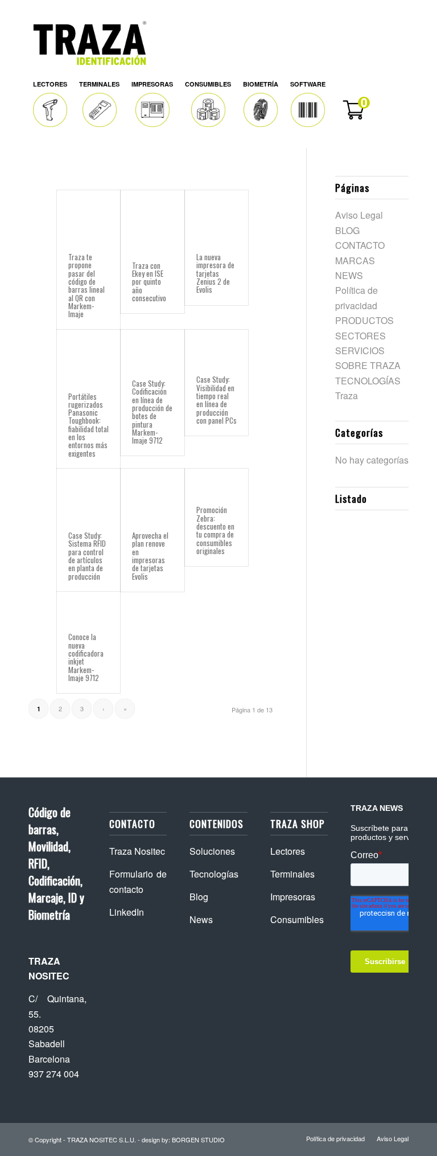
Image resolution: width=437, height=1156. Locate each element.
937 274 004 (53, 1073)
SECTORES (360, 335)
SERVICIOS (360, 350)
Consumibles (297, 919)
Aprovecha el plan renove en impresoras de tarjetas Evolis (150, 555)
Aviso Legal (359, 215)
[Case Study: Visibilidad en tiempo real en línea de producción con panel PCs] (216, 347)
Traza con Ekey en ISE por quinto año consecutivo (149, 282)
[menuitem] (50, 104)
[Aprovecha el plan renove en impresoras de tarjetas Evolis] (152, 494)
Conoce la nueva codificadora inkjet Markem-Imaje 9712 (86, 657)
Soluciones (212, 851)
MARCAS (355, 260)
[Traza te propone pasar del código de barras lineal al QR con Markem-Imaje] (88, 215)
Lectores (287, 851)
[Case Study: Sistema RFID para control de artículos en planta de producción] (88, 494)
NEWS (349, 275)
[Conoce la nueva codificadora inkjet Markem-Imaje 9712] (88, 606)
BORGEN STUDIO (198, 1139)
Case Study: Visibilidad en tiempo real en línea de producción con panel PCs (216, 399)
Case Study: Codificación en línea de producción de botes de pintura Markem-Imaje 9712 (152, 412)
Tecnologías (213, 873)
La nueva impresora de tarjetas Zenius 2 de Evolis (215, 273)
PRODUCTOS (364, 320)
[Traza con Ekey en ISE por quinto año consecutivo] (152, 220)
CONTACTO (360, 245)
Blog (198, 896)
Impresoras (292, 896)
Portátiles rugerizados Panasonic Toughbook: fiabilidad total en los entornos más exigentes (88, 425)
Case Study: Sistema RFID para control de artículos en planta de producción (87, 555)
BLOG (347, 230)
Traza (346, 395)
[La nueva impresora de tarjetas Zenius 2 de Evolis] (216, 215)
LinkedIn (126, 912)
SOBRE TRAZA (368, 365)
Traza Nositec (137, 851)
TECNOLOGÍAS (368, 380)
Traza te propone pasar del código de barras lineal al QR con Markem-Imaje (86, 285)
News (201, 919)
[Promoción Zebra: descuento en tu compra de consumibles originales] (216, 481)
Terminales (292, 873)
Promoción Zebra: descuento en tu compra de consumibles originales (215, 530)
